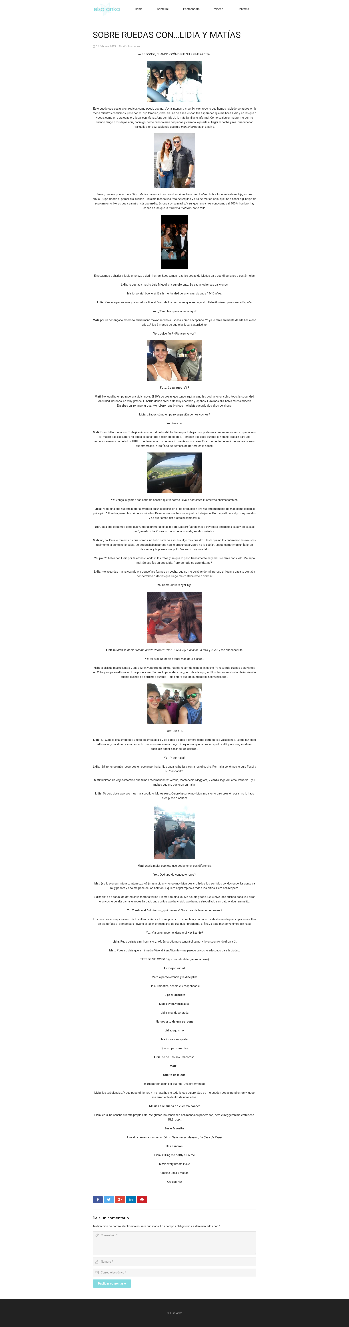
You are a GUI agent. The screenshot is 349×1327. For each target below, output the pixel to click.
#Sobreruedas (131, 46)
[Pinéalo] (142, 1199)
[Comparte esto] (98, 1199)
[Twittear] (109, 1199)
